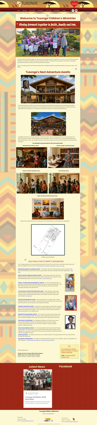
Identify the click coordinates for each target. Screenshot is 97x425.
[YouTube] (76, 10)
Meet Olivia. (29, 296)
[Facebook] (73, 10)
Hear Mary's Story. (47, 278)
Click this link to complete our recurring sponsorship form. (41, 340)
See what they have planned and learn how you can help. (50, 265)
